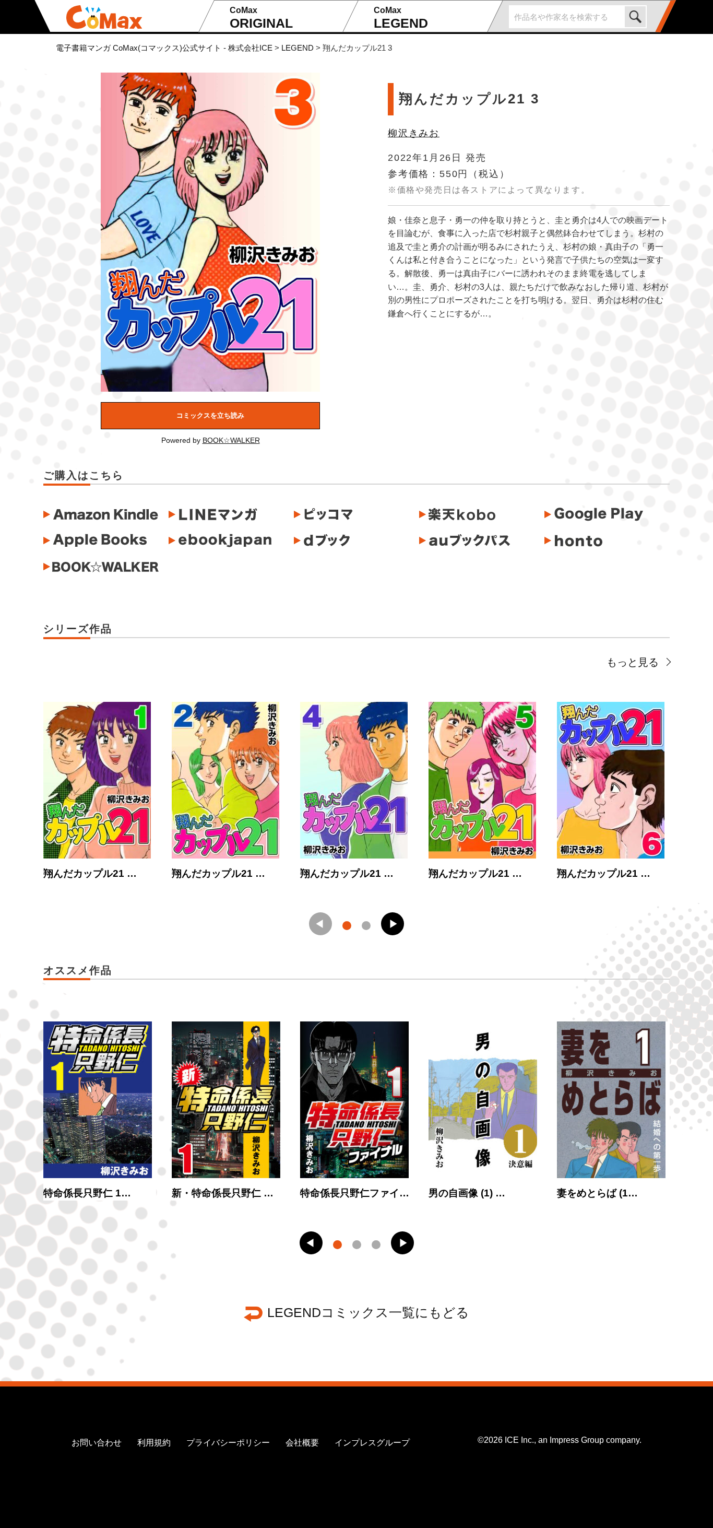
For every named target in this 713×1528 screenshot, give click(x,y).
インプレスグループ (372, 1442)
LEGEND (401, 18)
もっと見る (633, 662)
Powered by (210, 440)
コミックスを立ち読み (210, 415)
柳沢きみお (413, 133)
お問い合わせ (97, 1442)
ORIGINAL (261, 18)
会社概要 (302, 1442)
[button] (392, 923)
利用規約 (154, 1442)
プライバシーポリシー (228, 1442)
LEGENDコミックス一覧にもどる (368, 1312)
